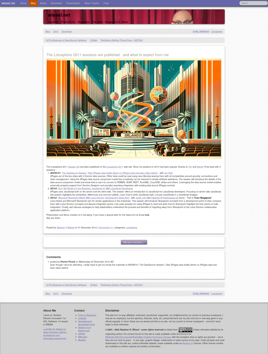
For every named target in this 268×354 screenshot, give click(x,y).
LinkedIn (82, 318)
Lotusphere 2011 (115, 166)
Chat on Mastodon (87, 315)
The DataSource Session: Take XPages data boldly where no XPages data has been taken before (110, 172)
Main (95, 40)
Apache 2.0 (188, 343)
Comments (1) (106, 227)
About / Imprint (92, 3)
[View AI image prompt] (134, 108)
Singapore (205, 197)
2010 (55, 31)
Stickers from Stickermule (84, 329)
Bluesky (82, 339)
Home (23, 3)
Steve (200, 166)
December (67, 31)
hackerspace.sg (170, 197)
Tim (190, 166)
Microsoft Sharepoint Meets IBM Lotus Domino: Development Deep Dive (93, 197)
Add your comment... (134, 242)
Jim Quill (168, 172)
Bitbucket (82, 336)
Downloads (56, 3)
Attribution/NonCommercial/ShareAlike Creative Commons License (138, 336)
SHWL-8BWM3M (201, 31)
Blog (33, 3)
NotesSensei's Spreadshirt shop (86, 323)
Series (43, 3)
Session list (73, 166)
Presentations (73, 3)
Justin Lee (141, 197)
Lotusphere (216, 31)
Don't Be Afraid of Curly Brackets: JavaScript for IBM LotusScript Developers (95, 188)
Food (106, 3)
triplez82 (155, 197)
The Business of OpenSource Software (67, 40)
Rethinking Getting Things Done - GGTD (120, 40)
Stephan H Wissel (65, 227)
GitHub (81, 333)
